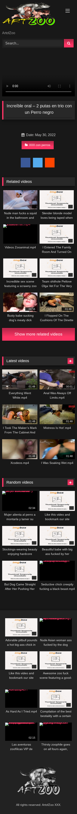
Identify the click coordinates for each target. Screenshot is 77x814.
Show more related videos (38, 334)
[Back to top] (63, 801)
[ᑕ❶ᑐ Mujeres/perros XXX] (31, 15)
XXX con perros (39, 145)
